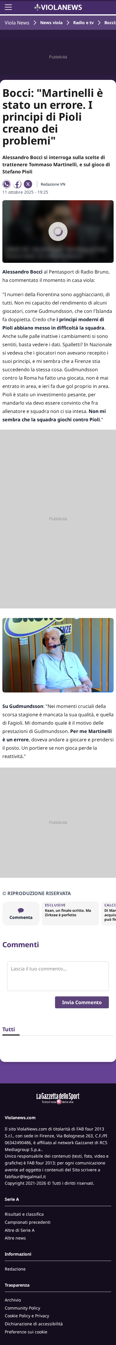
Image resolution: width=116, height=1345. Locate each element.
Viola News (17, 22)
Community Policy (22, 1308)
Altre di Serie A (20, 1230)
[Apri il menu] (8, 7)
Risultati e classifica (24, 1214)
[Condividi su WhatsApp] (6, 184)
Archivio (13, 1300)
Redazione (15, 1269)
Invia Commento (82, 1002)
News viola (51, 22)
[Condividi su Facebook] (17, 184)
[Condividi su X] (28, 184)
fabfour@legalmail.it (25, 1176)
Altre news (15, 1238)
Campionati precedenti (28, 1222)
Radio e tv (83, 22)
